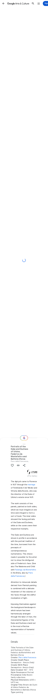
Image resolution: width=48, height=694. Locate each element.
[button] (3, 3)
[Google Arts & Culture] (18, 3)
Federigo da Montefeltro (25, 570)
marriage (31, 484)
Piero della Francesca (19, 461)
